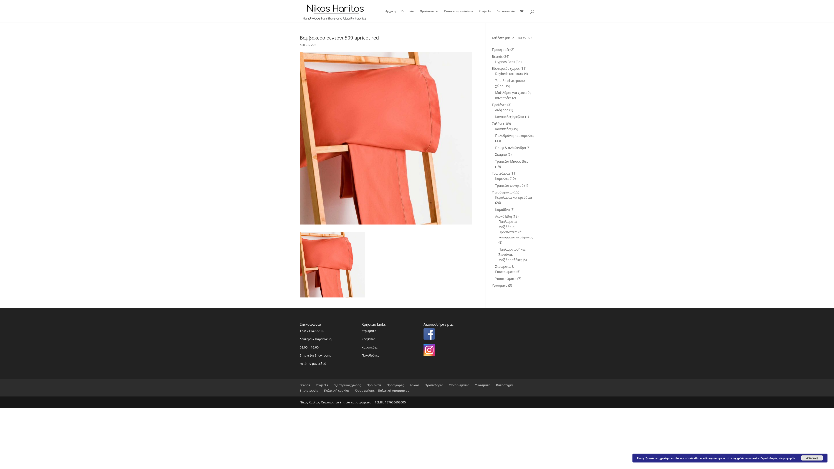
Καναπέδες (369, 347)
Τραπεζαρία (434, 385)
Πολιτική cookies (336, 390)
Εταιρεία (407, 11)
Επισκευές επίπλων (458, 11)
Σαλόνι (415, 385)
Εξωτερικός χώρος (347, 385)
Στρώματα (369, 331)
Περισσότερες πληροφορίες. (778, 458)
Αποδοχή (812, 458)
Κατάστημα (504, 385)
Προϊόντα (427, 11)
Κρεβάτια (368, 339)
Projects (485, 11)
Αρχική (390, 11)
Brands (305, 385)
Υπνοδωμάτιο (459, 385)
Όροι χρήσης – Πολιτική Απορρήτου (382, 390)
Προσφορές (395, 385)
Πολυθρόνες (370, 355)
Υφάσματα (482, 385)
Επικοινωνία (505, 11)
